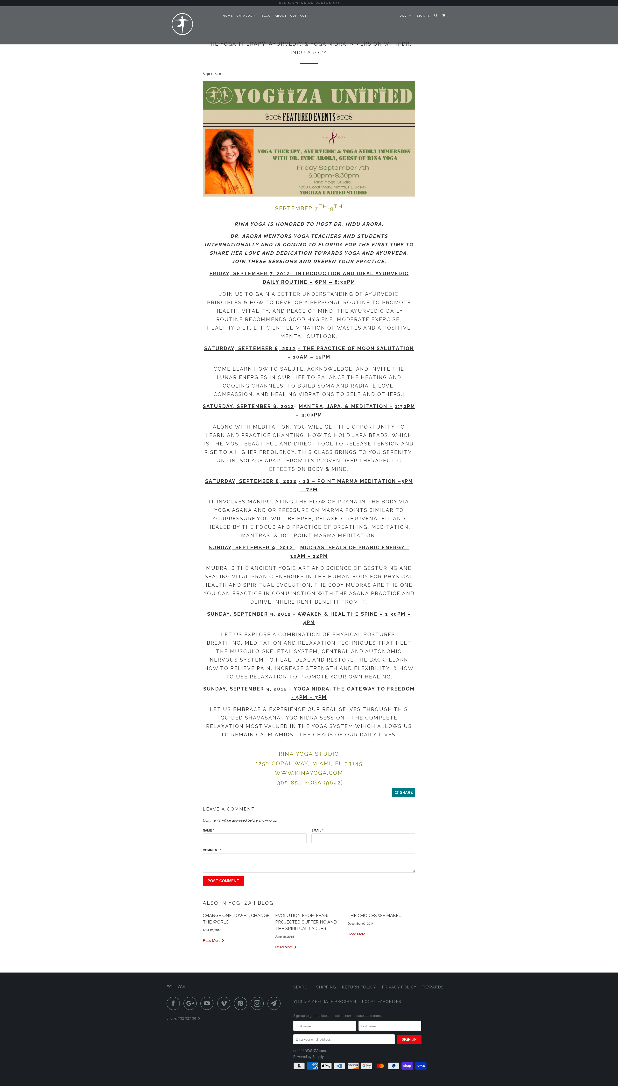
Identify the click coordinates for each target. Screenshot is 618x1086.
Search (301, 987)
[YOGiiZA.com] (191, 25)
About (281, 15)
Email (317, 830)
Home (228, 15)
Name (208, 830)
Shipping (326, 987)
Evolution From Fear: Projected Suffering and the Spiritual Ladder (306, 922)
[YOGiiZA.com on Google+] (191, 1003)
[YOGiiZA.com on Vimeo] (225, 1003)
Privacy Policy (399, 987)
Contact (298, 15)
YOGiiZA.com (315, 1050)
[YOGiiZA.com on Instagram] (259, 1003)
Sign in (424, 15)
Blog (266, 15)
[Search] (436, 16)
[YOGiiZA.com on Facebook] (175, 1003)
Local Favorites (381, 1001)
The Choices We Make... (374, 915)
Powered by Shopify (308, 1056)
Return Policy (359, 987)
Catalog (245, 15)
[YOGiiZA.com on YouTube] (208, 1003)
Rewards (433, 987)
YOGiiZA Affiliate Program (324, 1001)
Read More (212, 940)
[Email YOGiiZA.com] (275, 1003)
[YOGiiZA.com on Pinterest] (242, 1003)
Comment (212, 850)
